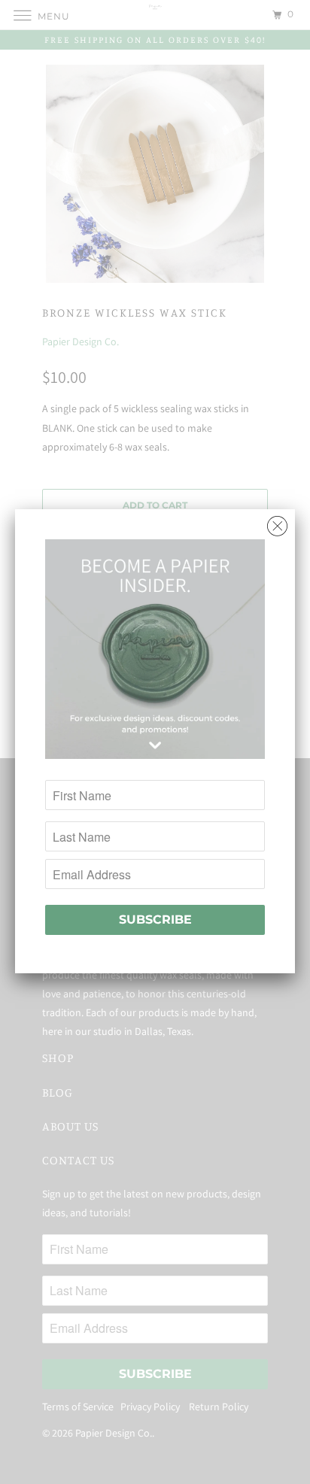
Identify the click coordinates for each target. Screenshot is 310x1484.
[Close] (277, 522)
